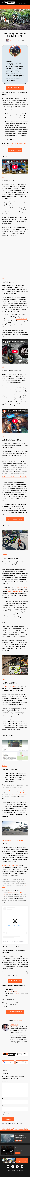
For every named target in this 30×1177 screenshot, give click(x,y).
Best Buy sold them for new (15, 591)
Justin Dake (13, 41)
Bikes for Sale (22, 143)
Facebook (4, 766)
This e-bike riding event (8, 791)
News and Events (7, 145)
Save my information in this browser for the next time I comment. (15, 1114)
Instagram (17, 991)
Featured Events (18, 1020)
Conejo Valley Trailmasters (18, 795)
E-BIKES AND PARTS (15, 150)
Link (3, 177)
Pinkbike (4, 679)
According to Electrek (21, 319)
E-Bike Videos (14, 143)
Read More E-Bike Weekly (15, 87)
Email (4, 1106)
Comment (5, 1082)
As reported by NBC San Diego (10, 865)
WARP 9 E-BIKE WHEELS (15, 519)
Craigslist (4, 554)
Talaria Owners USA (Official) (18, 793)
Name (4, 1099)
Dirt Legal (18, 993)
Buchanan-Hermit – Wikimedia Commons (13, 840)
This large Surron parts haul (9, 686)
